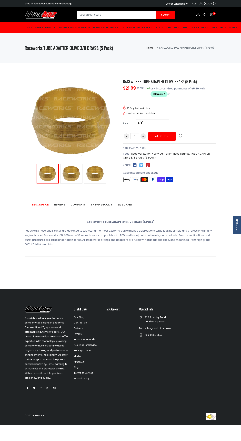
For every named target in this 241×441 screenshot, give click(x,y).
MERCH (233, 27)
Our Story (79, 317)
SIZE (125, 123)
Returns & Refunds (84, 339)
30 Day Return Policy (138, 108)
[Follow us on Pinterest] (148, 165)
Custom (171, 27)
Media (77, 356)
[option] (48, 174)
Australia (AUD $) (203, 3)
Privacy (78, 333)
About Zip (79, 361)
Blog (76, 367)
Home (150, 47)
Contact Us (80, 322)
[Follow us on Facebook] (135, 165)
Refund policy (81, 378)
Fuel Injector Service (85, 345)
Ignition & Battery (194, 27)
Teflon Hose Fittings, (177, 154)
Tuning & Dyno (82, 350)
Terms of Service (83, 373)
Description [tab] (40, 204)
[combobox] (126, 15)
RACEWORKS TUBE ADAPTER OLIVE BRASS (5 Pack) (160, 81)
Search (165, 15)
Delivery (78, 328)
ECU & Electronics (104, 27)
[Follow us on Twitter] (141, 165)
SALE (29, 27)
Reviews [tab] (59, 204)
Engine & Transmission (73, 27)
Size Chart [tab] (125, 204)
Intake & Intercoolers (136, 27)
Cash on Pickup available (141, 113)
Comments (78, 204)
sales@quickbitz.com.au (158, 328)
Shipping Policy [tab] (101, 204)
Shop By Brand (44, 27)
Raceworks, (138, 154)
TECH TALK (217, 27)
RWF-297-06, (154, 154)
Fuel (158, 27)
